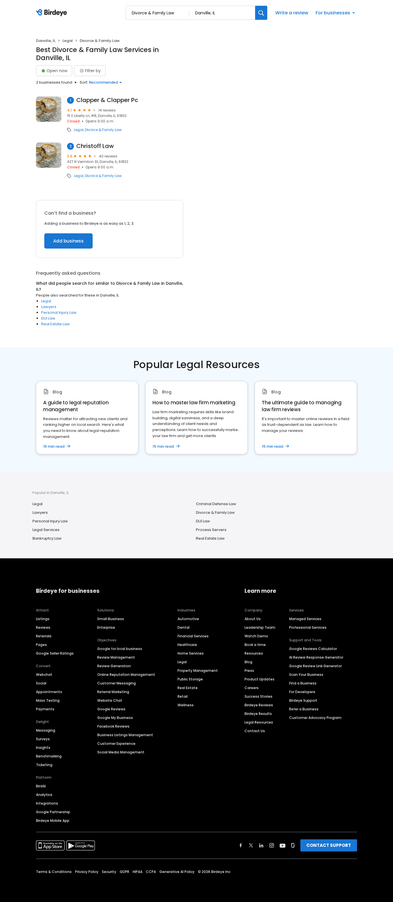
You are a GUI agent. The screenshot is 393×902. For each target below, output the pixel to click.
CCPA (151, 871)
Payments (45, 709)
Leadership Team (260, 627)
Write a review (291, 12)
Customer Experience (116, 743)
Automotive (188, 618)
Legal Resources (259, 722)
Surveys (43, 738)
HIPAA (137, 871)
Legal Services (46, 529)
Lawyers (48, 306)
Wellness (186, 705)
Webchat (44, 674)
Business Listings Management (125, 734)
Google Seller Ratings (55, 653)
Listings (42, 618)
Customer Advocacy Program (315, 717)
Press (249, 670)
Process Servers (211, 529)
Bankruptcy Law (47, 538)
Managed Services (305, 618)
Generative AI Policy (176, 871)
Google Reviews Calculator (313, 648)
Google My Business (115, 717)
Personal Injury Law (59, 312)
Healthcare (187, 644)
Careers (252, 687)
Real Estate (188, 687)
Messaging (45, 730)
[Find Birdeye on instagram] (271, 845)
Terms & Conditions (54, 871)
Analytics (44, 794)
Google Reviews (111, 709)
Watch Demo (256, 636)
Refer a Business (303, 709)
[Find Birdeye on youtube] (282, 845)
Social (41, 683)
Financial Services (193, 636)
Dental (184, 627)
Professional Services (308, 627)
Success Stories (258, 696)
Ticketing (44, 764)
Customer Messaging (116, 683)
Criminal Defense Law (216, 504)
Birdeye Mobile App (52, 820)
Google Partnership (53, 811)
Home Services (191, 653)
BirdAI (41, 786)
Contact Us (255, 730)
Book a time (255, 644)
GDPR (124, 871)
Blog (248, 661)
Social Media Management (120, 752)
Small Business (110, 618)
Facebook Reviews (113, 726)
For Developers (302, 691)
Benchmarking (49, 756)
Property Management (198, 670)
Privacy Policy (86, 871)
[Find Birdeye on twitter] (251, 845)
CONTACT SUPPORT (328, 845)
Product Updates (259, 679)
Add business (68, 241)
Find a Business (302, 683)
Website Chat (109, 700)
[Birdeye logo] (52, 13)
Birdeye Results (258, 713)
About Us (253, 618)
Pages (41, 644)
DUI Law (48, 318)
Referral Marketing (113, 691)
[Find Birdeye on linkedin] (261, 845)
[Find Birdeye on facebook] (241, 845)
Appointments (49, 691)
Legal (67, 40)
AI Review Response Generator (316, 657)
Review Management (116, 657)
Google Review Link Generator (315, 665)
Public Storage (190, 679)
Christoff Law (95, 146)
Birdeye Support (303, 700)
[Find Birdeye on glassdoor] (293, 845)
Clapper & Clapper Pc (107, 100)
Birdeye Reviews (259, 705)
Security (109, 871)
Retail (183, 696)
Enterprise (106, 627)
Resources (254, 653)
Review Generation (114, 665)
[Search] (261, 13)
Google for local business (119, 648)
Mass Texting (48, 700)
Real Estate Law (55, 324)
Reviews (43, 627)
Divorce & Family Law (103, 130)
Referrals (43, 636)
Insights (43, 747)
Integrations (47, 803)
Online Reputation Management (126, 674)
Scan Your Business (306, 674)
